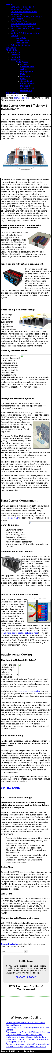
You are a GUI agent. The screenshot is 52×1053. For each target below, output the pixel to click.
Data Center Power (20, 21)
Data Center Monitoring (22, 26)
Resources (16, 59)
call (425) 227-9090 (16, 95)
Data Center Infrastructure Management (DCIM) (24, 8)
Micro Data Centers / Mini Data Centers (22, 40)
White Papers (21, 62)
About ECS (11, 50)
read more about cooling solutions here (20, 633)
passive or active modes (29, 691)
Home (17, 98)
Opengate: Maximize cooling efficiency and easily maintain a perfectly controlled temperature (28, 1045)
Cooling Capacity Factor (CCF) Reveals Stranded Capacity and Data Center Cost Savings (28, 1033)
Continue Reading (10, 788)
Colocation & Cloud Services (27, 82)
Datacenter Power (25, 77)
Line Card (15, 57)
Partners (11, 47)
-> (25, 951)
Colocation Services (20, 45)
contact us (13, 518)
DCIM (22, 74)
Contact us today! (26, 977)
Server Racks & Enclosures (23, 23)
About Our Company (16, 53)
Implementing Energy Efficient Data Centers (26, 1037)
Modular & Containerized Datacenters (27, 88)
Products (11, 4)
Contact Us (12, 93)
